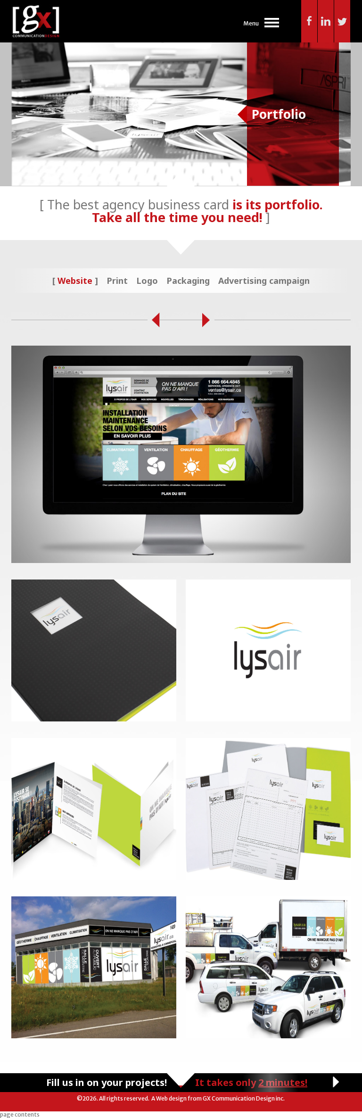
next (208, 320)
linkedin (326, 21)
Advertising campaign (264, 280)
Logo (147, 280)
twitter (342, 21)
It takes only (251, 1082)
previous (154, 320)
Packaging (188, 280)
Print (117, 280)
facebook (309, 21)
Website (75, 280)
